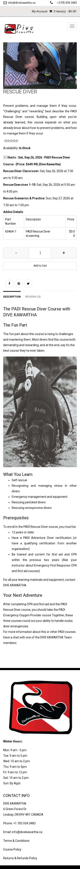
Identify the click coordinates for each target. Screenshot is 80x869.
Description (12, 296)
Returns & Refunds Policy (20, 858)
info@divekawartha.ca (21, 2)
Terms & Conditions (16, 840)
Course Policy (12, 849)
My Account (39, 11)
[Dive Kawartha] (19, 29)
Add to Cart (40, 265)
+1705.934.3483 (67, 2)
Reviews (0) (33, 296)
